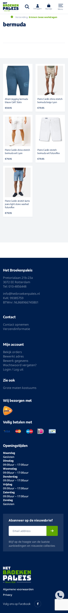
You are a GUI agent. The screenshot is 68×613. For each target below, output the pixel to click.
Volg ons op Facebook (16, 604)
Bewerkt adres (13, 356)
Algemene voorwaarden (18, 589)
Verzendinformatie (16, 329)
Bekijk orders (12, 352)
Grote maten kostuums (19, 388)
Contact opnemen (16, 324)
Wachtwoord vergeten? (19, 365)
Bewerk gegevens (15, 361)
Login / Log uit (13, 369)
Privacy (7, 595)
